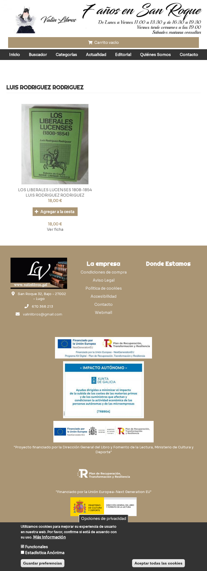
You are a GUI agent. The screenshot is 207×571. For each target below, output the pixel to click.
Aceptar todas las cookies (158, 563)
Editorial (123, 54)
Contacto (189, 54)
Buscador (38, 54)
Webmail (103, 312)
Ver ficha (55, 229)
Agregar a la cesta (57, 211)
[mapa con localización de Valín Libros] (168, 295)
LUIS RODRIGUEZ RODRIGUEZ (55, 195)
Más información (49, 537)
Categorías (66, 54)
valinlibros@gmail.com (42, 314)
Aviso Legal (104, 280)
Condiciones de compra (104, 272)
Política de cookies (103, 288)
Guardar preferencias (42, 563)
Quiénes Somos (155, 54)
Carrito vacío (106, 42)
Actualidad (96, 54)
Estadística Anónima (44, 552)
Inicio (14, 54)
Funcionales (36, 546)
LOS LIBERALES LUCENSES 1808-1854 (55, 189)
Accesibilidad (103, 296)
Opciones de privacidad (103, 518)
